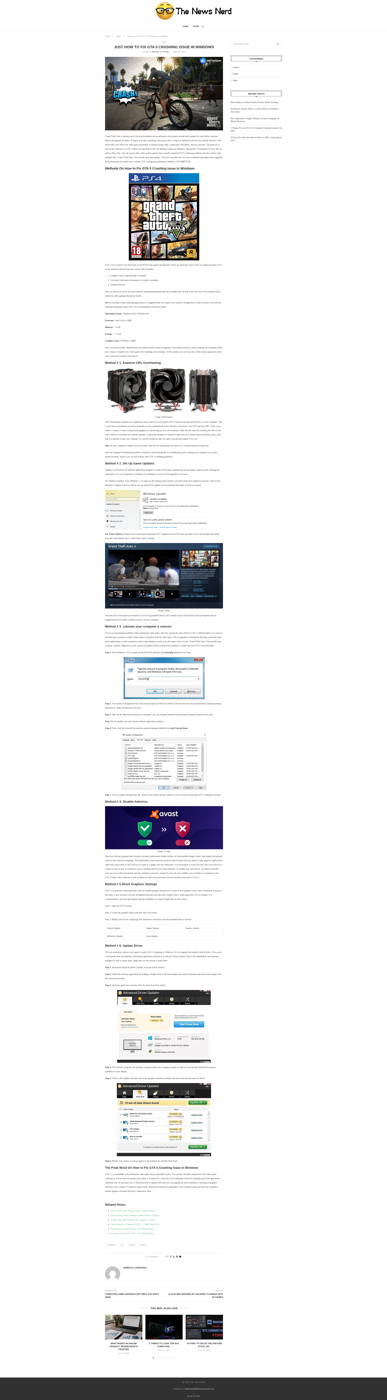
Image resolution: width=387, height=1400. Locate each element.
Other (196, 26)
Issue (143, 1245)
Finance (236, 67)
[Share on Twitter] (174, 1256)
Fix (122, 1245)
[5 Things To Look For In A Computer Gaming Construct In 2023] (164, 1327)
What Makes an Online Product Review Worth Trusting (124, 1346)
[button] (109, 1336)
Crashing (111, 1245)
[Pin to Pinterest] (177, 1256)
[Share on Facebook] (171, 1256)
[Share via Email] (180, 1256)
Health (235, 74)
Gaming (131, 1245)
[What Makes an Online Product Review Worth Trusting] (123, 1327)
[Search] (202, 26)
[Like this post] (167, 1256)
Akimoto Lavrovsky (160, 52)
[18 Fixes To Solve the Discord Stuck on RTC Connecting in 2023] (204, 1327)
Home (185, 26)
